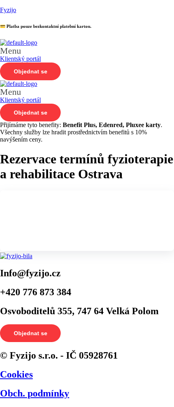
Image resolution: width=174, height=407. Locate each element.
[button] (87, 50)
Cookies (16, 374)
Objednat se (30, 71)
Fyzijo (8, 9)
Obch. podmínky (34, 393)
